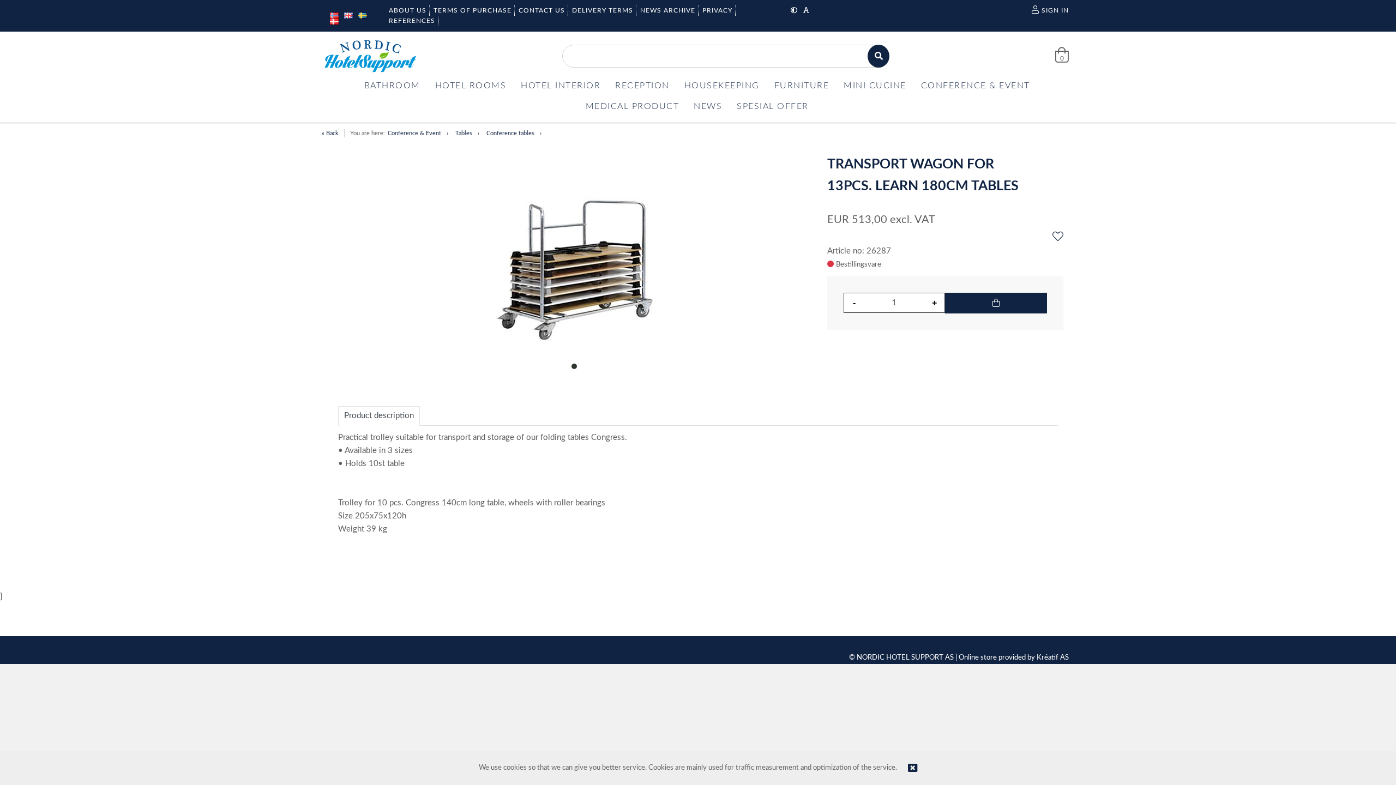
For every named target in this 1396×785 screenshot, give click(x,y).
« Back (330, 133)
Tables (463, 133)
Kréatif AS (1053, 657)
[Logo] (370, 56)
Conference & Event (414, 133)
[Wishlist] (1057, 237)
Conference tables (510, 133)
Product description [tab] (379, 416)
